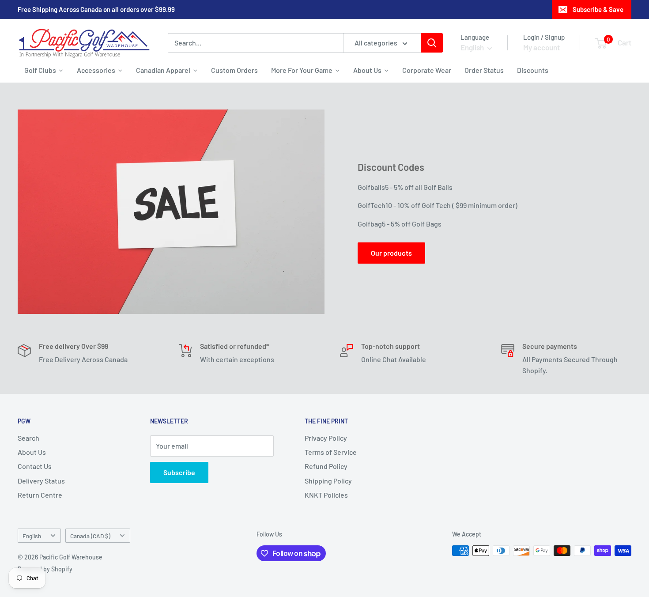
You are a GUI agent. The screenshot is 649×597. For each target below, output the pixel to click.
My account (541, 47)
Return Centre (40, 495)
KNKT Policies (326, 495)
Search (28, 438)
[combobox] (255, 43)
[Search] (432, 43)
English (32, 536)
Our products (391, 253)
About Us (32, 452)
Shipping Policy (328, 480)
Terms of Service (331, 452)
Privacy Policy (326, 438)
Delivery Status (41, 480)
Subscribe (179, 472)
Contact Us (35, 466)
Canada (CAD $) (90, 536)
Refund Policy (326, 466)
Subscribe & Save (598, 9)
